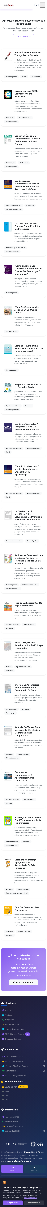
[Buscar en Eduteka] (36, 5)
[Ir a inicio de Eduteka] (9, 5)
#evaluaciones (29, 799)
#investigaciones (12, 251)
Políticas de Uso (11, 1121)
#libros (8, 667)
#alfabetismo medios (14, 209)
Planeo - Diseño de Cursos (16, 1066)
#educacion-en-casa (13, 205)
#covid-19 (30, 205)
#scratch (9, 754)
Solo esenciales (34, 1203)
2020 (7, 1099)
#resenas (28, 406)
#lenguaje (9, 628)
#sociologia (10, 163)
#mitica (9, 803)
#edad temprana (12, 841)
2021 (6, 1095)
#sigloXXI (9, 935)
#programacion (23, 754)
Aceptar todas (12, 1203)
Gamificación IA (11, 1071)
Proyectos (9, 1019)
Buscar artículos (24, 37)
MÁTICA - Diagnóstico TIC (16, 1075)
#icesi (24, 77)
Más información (30, 1198)
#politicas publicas (13, 406)
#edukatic (10, 118)
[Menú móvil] (42, 5)
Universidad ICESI (12, 1131)
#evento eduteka (24, 118)
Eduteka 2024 (15, 1087)
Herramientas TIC (12, 1024)
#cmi (8, 452)
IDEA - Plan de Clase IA (15, 1056)
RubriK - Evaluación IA (14, 1061)
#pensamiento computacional (17, 893)
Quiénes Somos (12, 1117)
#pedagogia (10, 713)
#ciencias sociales (33, 448)
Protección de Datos (14, 1126)
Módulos (8, 1015)
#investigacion (11, 77)
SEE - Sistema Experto (16, 1034)
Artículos (8, 1010)
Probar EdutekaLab (25, 982)
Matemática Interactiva (14, 1029)
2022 (7, 1092)
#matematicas (29, 624)
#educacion (35, 77)
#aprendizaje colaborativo (15, 248)
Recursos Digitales (13, 1039)
